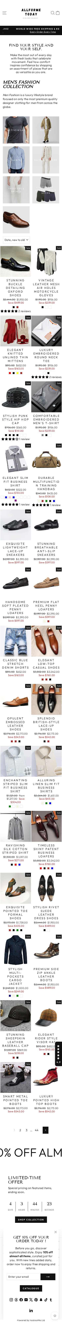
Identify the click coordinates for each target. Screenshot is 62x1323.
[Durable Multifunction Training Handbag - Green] (46, 501)
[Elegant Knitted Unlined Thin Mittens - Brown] (21, 373)
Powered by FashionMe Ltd (31, 1320)
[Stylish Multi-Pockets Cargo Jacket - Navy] (10, 996)
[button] (58, 1054)
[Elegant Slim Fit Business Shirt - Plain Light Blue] (13, 497)
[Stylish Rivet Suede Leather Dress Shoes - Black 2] (48, 930)
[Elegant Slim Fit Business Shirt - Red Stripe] (25, 497)
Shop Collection (31, 1219)
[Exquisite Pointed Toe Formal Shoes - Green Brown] (10, 930)
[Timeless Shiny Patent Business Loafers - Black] (44, 868)
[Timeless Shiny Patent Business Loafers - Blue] (52, 868)
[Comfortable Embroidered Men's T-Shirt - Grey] (42, 435)
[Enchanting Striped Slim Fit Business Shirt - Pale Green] (10, 806)
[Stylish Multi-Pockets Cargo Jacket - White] (21, 996)
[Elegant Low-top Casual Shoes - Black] (50, 679)
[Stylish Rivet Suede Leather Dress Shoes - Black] (44, 930)
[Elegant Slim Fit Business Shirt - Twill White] (17, 497)
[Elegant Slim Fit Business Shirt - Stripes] (21, 497)
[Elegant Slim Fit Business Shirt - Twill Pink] (10, 497)
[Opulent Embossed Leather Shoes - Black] (19, 741)
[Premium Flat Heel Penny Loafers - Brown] (48, 621)
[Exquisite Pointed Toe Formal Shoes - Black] (13, 930)
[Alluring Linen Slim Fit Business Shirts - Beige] (42, 803)
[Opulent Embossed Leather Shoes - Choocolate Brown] (15, 741)
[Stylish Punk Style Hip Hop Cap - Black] (6, 435)
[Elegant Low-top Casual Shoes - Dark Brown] (46, 679)
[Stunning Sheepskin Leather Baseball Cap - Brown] (13, 1057)
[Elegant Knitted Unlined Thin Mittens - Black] (13, 373)
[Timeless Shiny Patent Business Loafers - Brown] (48, 868)
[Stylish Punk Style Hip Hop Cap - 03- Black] (17, 435)
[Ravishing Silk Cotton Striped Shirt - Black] (12, 864)
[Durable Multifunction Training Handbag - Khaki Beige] (39, 501)
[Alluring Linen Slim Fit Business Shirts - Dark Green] (46, 803)
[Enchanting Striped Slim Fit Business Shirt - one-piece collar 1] (21, 806)
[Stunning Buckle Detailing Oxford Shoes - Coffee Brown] (17, 307)
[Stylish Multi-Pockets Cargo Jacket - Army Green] (17, 996)
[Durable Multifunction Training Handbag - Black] (50, 501)
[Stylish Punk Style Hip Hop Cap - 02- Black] (13, 435)
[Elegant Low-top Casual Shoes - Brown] (42, 679)
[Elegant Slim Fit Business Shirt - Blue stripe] (29, 497)
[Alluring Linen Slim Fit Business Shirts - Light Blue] (50, 803)
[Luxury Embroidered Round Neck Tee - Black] (48, 373)
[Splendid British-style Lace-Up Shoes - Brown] (48, 741)
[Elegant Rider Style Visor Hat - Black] (48, 1054)
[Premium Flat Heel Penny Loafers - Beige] (44, 621)
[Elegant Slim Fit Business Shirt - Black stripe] (2, 497)
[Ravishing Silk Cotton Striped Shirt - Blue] (19, 864)
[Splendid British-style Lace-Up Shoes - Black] (44, 741)
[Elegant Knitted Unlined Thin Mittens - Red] (10, 373)
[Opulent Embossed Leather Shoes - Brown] (12, 741)
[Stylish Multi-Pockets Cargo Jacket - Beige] (13, 996)
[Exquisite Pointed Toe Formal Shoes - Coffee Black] (21, 930)
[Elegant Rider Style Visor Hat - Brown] (44, 1054)
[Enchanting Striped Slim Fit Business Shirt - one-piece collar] (13, 806)
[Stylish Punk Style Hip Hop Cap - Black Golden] (25, 435)
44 (36, 1130)
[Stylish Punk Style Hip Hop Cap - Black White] (21, 435)
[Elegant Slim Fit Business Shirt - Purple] (15, 500)
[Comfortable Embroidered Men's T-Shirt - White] (50, 435)
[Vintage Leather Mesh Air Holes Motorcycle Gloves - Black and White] (46, 307)
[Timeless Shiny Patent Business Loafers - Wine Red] (41, 868)
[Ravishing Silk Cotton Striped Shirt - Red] (15, 864)
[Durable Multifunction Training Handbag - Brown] (42, 501)
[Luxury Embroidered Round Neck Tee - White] (44, 373)
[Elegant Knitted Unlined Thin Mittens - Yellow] (17, 373)
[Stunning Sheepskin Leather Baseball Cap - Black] (17, 1057)
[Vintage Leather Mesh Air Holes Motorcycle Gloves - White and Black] (42, 307)
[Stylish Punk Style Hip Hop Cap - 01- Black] (10, 435)
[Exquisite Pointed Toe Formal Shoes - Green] (17, 930)
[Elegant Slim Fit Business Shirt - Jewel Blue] (6, 497)
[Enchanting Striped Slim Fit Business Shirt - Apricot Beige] (17, 806)
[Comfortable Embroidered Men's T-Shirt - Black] (46, 435)
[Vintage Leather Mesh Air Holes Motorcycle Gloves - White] (50, 307)
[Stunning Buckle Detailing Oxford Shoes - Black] (13, 307)
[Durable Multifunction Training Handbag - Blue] (54, 501)
